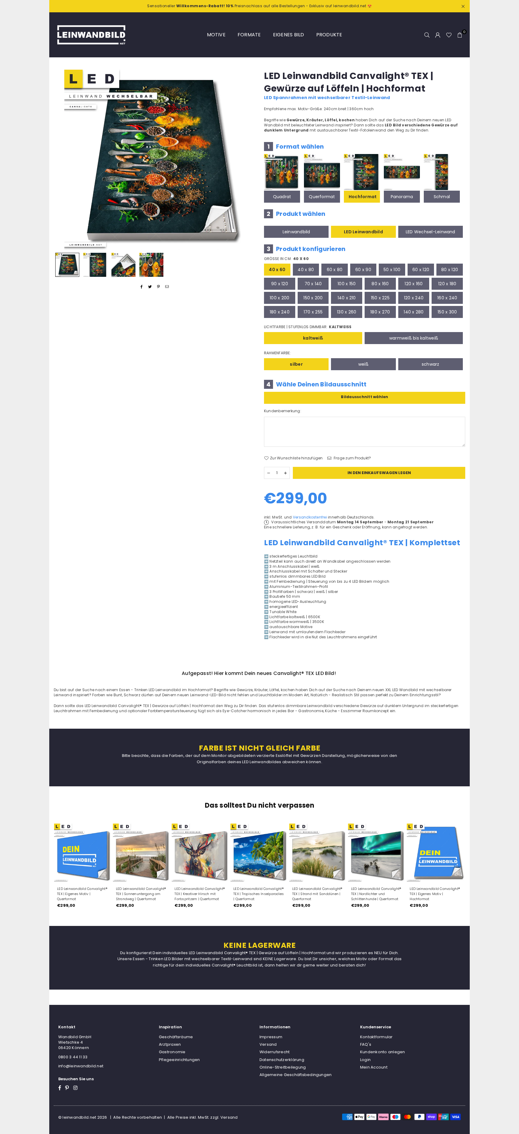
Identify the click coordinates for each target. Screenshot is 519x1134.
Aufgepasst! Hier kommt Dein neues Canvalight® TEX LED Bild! (259, 673)
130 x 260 (346, 312)
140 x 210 (347, 298)
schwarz (430, 364)
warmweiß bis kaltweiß (413, 338)
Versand (268, 1044)
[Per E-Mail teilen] (167, 286)
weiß (363, 364)
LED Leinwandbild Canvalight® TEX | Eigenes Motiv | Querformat (82, 893)
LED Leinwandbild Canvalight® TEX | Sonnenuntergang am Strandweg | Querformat (141, 893)
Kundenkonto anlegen (382, 1052)
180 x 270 (380, 312)
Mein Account (373, 1067)
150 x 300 (447, 312)
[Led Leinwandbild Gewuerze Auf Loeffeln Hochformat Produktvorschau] (67, 265)
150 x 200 (313, 298)
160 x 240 (447, 298)
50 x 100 (392, 270)
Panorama (402, 197)
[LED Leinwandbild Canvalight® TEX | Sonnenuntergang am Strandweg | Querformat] (142, 853)
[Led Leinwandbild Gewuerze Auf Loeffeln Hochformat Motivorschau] (95, 265)
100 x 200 (279, 298)
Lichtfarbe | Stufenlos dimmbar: (308, 327)
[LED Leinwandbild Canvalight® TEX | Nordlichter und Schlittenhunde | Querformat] (377, 853)
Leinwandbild (296, 232)
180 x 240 (280, 312)
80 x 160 (380, 284)
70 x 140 (313, 284)
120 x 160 (414, 284)
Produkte (329, 34)
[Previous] (62, 159)
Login (365, 1060)
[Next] (246, 159)
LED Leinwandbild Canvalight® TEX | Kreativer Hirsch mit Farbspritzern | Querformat (200, 893)
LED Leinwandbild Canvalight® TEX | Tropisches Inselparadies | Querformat (258, 893)
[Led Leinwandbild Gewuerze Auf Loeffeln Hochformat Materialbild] (123, 265)
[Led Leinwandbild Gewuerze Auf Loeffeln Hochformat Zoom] (151, 265)
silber (296, 364)
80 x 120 (449, 270)
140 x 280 (413, 312)
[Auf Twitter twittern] (150, 286)
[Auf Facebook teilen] (141, 286)
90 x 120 (279, 284)
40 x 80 (306, 270)
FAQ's (365, 1044)
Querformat (322, 197)
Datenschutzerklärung (282, 1060)
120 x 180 (447, 284)
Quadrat (282, 197)
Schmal (442, 197)
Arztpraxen (170, 1044)
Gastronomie (172, 1052)
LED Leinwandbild (363, 232)
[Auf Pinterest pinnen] (158, 286)
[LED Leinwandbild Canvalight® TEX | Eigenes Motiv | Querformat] (83, 853)
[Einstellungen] (437, 34)
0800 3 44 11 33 (73, 1057)
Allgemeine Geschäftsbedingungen (296, 1075)
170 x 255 (313, 312)
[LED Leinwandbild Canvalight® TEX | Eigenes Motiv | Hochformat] (436, 853)
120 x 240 (413, 298)
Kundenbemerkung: (282, 411)
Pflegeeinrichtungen (179, 1060)
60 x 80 (335, 270)
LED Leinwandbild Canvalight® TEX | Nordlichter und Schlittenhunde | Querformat (376, 893)
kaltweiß (313, 338)
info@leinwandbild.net (80, 1066)
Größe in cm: (286, 258)
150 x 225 (380, 298)
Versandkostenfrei (310, 517)
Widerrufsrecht (275, 1052)
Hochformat (363, 197)
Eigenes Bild (288, 34)
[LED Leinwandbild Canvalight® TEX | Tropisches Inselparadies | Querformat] (259, 853)
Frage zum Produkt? (352, 458)
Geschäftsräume (176, 1037)
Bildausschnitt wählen (364, 396)
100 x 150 (347, 284)
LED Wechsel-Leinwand (430, 232)
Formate (249, 34)
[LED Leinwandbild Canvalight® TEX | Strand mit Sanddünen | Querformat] (318, 853)
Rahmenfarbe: (277, 353)
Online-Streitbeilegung (283, 1067)
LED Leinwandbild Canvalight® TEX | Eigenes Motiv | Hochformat (435, 893)
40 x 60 (277, 270)
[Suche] (427, 34)
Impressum (271, 1037)
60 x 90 (363, 270)
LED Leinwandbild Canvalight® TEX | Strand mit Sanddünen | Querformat (317, 893)
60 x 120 (420, 270)
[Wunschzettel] (448, 34)
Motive (216, 34)
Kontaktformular (376, 1037)
